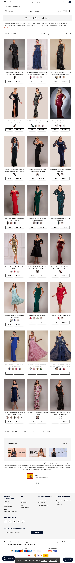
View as (59, 11)
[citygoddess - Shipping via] (31, 555)
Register (53, 560)
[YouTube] (23, 521)
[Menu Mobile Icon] (5, 2)
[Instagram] (18, 521)
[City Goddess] (17, 452)
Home (6, 6)
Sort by (30, 11)
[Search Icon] (12, 2)
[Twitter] (14, 521)
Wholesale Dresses (15, 6)
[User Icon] (64, 2)
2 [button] (38, 483)
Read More (7, 28)
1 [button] (36, 483)
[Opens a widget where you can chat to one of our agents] (68, 560)
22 (62, 33)
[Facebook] (5, 521)
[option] (37, 470)
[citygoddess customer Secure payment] (52, 551)
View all (64, 443)
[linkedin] (10, 521)
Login (44, 560)
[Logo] (35, 2)
